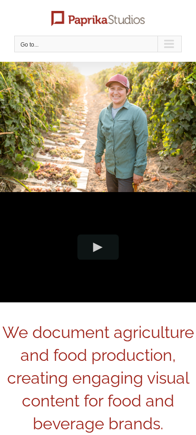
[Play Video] (98, 247)
